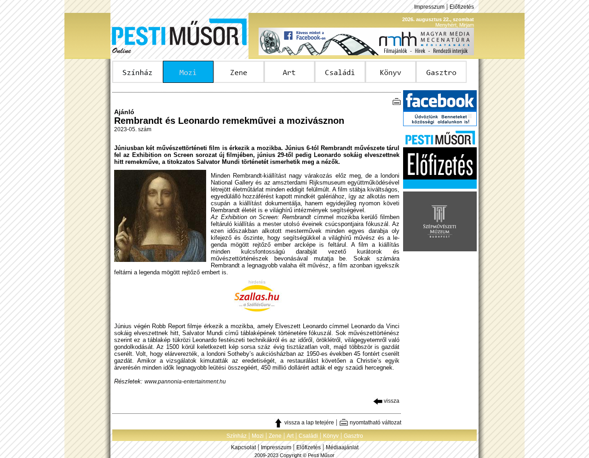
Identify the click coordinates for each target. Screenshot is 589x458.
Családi (308, 436)
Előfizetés (462, 7)
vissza (390, 401)
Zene (275, 436)
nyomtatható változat (374, 422)
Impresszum (429, 7)
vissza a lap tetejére (308, 422)
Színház (236, 436)
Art (290, 436)
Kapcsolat (243, 447)
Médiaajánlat (342, 447)
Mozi (258, 436)
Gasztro (353, 436)
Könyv (331, 436)
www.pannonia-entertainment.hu (185, 381)
